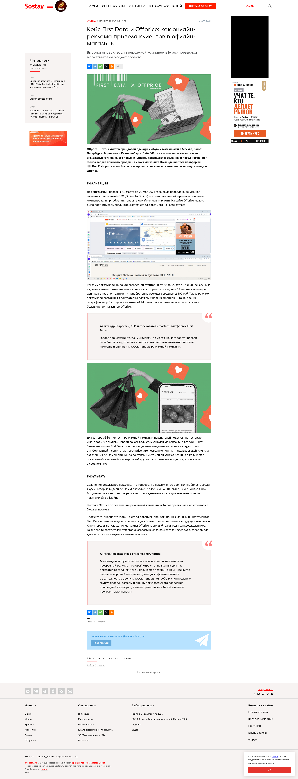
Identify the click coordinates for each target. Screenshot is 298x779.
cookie (275, 756)
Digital (28, 714)
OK (269, 770)
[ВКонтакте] (89, 66)
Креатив (29, 724)
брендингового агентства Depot (88, 763)
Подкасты (137, 724)
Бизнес (28, 735)
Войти (90, 665)
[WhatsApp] (100, 66)
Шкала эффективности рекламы (95, 730)
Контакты (29, 757)
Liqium (44, 769)
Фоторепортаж (86, 724)
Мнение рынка (86, 719)
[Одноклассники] (111, 66)
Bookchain (83, 740)
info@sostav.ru (265, 690)
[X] (106, 66)
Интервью (83, 714)
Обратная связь (64, 757)
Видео (135, 730)
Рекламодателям (45, 757)
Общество (30, 740)
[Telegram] (95, 66)
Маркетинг (30, 730)
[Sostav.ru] (35, 6)
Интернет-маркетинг (39, 62)
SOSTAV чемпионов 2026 (92, 735)
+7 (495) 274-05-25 (262, 693)
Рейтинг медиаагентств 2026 (147, 714)
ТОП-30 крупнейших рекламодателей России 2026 (159, 719)
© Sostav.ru (31, 763)
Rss (76, 757)
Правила (100, 665)
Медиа (28, 719)
